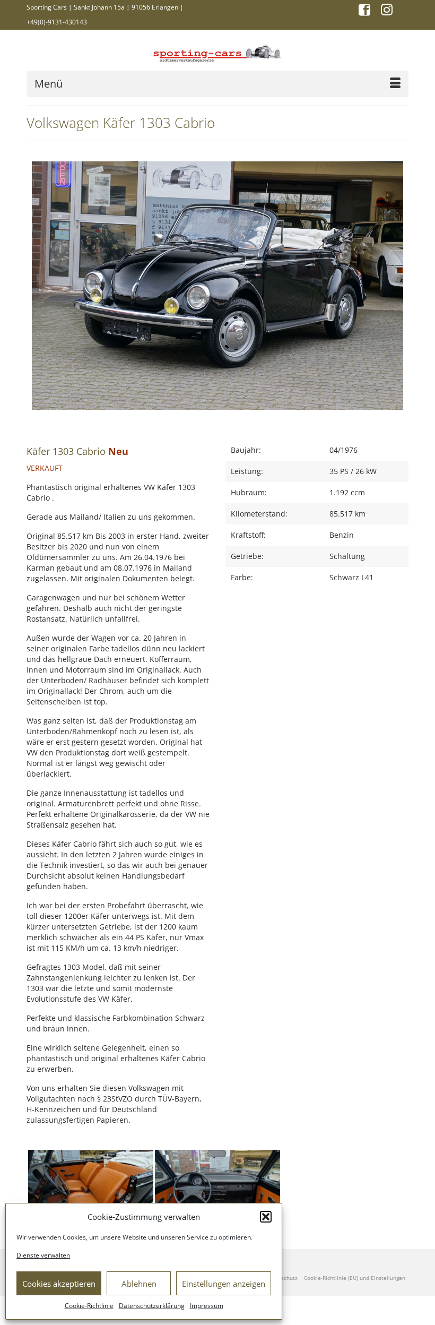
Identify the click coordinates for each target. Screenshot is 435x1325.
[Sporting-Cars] (217, 52)
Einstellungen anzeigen (223, 1283)
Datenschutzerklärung (152, 1305)
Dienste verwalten (43, 1255)
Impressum (206, 1305)
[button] (265, 1216)
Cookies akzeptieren (58, 1283)
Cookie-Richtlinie (89, 1305)
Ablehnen (138, 1283)
